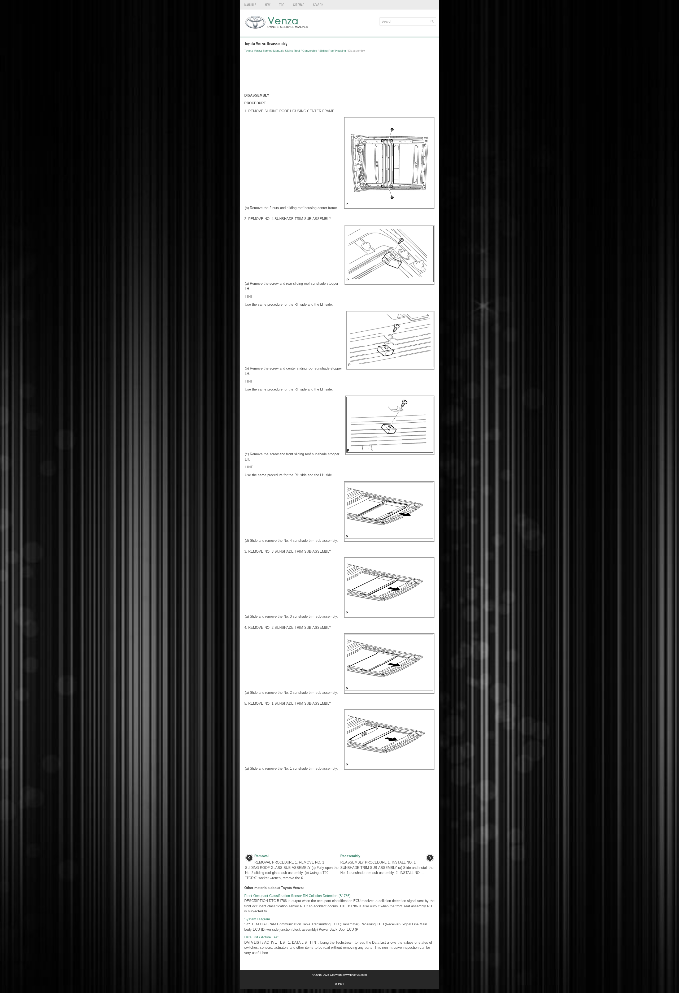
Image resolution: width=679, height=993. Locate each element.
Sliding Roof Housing (332, 50)
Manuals (250, 4)
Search (318, 4)
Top (282, 4)
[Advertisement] (339, 74)
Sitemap (298, 4)
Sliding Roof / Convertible (301, 50)
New (268, 4)
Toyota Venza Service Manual (263, 50)
